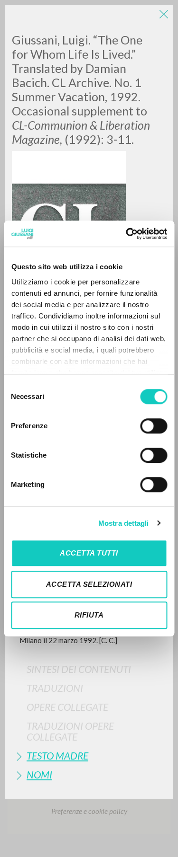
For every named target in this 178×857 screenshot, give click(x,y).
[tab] (89, 669)
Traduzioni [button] (55, 687)
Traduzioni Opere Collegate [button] (70, 731)
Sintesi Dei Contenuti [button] (79, 668)
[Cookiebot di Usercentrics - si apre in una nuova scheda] (126, 234)
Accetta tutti (89, 553)
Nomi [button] (39, 774)
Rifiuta (89, 615)
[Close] (163, 14)
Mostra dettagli (123, 523)
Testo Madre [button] (57, 755)
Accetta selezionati (89, 584)
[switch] (153, 425)
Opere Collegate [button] (67, 706)
